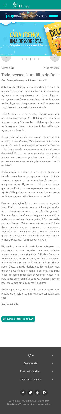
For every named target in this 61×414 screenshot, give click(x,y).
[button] (5, 5)
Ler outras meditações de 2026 (18, 319)
